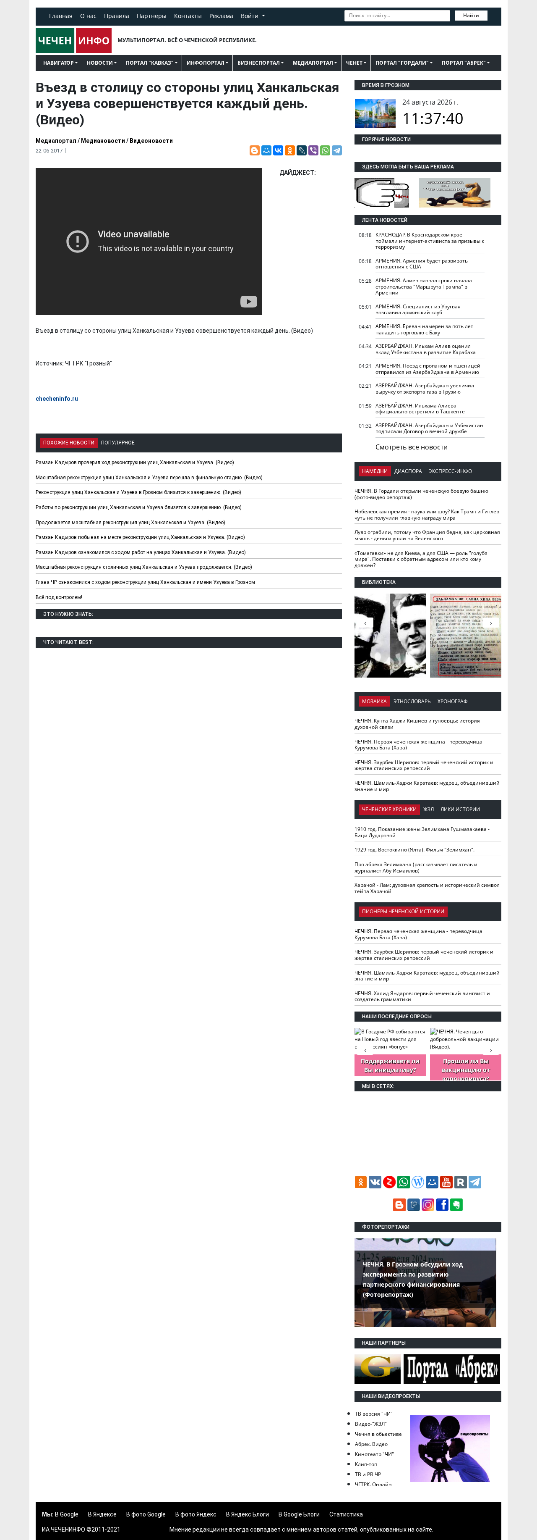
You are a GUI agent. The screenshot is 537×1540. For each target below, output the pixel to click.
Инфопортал (205, 62)
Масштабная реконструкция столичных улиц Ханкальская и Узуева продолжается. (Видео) (144, 567)
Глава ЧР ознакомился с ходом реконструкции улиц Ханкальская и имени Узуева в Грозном (145, 582)
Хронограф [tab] (453, 701)
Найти (471, 15)
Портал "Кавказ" (150, 62)
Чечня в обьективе (378, 1434)
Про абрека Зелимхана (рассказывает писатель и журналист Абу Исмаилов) (416, 867)
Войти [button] (250, 16)
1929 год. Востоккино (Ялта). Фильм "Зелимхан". (414, 849)
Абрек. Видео (371, 1444)
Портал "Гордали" (402, 62)
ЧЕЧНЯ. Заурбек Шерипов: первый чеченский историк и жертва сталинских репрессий (424, 765)
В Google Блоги (299, 1514)
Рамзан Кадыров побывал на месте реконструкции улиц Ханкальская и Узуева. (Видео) (140, 537)
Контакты (188, 16)
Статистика (346, 1514)
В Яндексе (102, 1514)
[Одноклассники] (290, 150)
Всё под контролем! (59, 597)
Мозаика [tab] (374, 701)
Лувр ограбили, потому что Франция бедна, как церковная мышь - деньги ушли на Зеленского (427, 535)
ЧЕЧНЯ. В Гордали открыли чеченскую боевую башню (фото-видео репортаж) (421, 494)
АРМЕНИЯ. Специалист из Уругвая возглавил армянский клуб (418, 309)
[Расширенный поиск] (493, 14)
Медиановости (103, 140)
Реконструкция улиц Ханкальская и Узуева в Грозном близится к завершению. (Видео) (138, 492)
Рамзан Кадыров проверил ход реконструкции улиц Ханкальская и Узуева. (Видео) (135, 462)
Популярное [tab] (118, 443)
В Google (66, 1514)
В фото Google (146, 1514)
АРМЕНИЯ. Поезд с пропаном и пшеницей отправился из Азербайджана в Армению (427, 369)
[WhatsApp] (325, 150)
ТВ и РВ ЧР (368, 1474)
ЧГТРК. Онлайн (373, 1484)
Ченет (354, 62)
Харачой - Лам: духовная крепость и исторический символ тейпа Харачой (427, 888)
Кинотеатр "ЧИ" (374, 1454)
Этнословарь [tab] (412, 701)
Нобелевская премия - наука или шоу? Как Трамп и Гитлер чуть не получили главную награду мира (427, 514)
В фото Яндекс (195, 1514)
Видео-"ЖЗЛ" (371, 1423)
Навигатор (58, 62)
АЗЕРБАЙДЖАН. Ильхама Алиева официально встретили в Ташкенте (420, 408)
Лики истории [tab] (460, 809)
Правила (116, 16)
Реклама (221, 16)
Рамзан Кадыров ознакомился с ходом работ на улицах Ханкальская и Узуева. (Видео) (141, 552)
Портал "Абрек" (464, 62)
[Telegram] (337, 150)
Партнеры (152, 16)
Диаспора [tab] (408, 471)
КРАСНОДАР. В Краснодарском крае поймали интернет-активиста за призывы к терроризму (429, 240)
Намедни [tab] (375, 471)
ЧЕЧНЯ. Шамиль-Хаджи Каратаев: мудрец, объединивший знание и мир (427, 786)
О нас (88, 16)
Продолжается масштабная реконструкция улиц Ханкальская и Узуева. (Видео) (130, 523)
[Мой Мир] (266, 150)
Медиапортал (313, 62)
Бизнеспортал (258, 62)
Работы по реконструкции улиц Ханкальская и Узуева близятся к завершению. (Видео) (139, 507)
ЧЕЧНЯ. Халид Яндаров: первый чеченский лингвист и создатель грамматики (422, 996)
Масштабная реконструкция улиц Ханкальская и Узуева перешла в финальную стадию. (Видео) (149, 478)
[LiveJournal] (302, 150)
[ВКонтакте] (278, 150)
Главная (61, 16)
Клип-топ (366, 1464)
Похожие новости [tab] (68, 443)
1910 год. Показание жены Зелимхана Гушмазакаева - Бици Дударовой (422, 832)
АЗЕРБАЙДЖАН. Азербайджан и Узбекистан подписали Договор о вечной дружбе (429, 428)
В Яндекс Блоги (247, 1514)
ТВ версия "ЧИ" (374, 1413)
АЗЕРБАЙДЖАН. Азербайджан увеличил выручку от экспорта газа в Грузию (424, 388)
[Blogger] (255, 150)
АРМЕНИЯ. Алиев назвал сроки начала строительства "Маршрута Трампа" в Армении (423, 286)
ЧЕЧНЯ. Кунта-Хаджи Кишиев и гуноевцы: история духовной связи (417, 724)
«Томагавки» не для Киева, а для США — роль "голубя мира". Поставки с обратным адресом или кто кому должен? (421, 559)
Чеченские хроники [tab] (389, 809)
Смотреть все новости (411, 447)
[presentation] (490, 623)
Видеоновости (151, 140)
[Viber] (313, 150)
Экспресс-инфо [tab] (450, 471)
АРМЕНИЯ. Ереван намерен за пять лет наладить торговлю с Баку (424, 329)
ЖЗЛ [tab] (428, 809)
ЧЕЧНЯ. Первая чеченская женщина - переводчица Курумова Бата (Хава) (418, 745)
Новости (100, 62)
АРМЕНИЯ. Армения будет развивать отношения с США (421, 264)
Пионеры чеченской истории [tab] (403, 911)
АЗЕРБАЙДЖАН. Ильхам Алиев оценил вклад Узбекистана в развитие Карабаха (425, 349)
